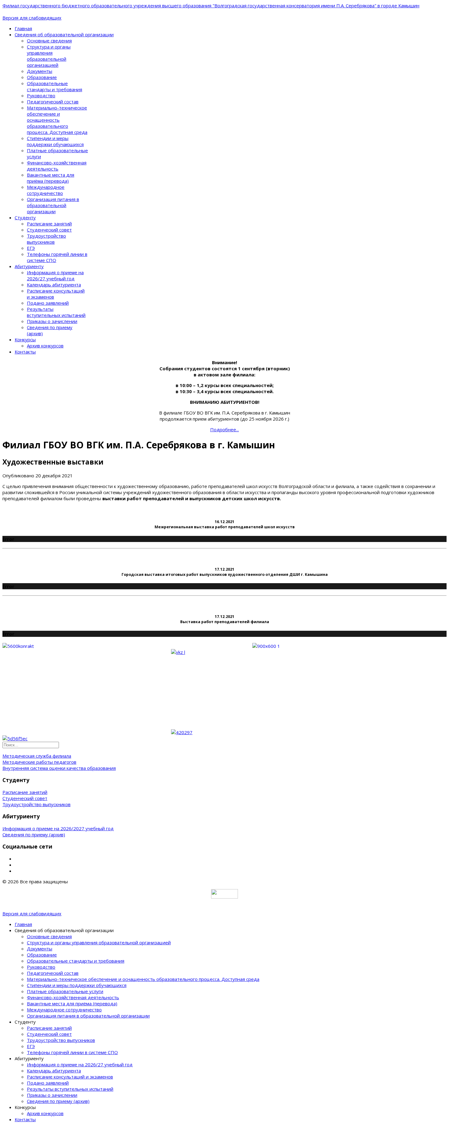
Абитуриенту (29, 266)
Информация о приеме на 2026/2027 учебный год (58, 828)
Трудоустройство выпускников (46, 239)
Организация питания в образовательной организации (53, 205)
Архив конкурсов (45, 346)
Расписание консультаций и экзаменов (70, 1077)
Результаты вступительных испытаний (56, 312)
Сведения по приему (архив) (33, 834)
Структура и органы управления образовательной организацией (49, 56)
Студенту (25, 217)
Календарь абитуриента (54, 285)
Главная (23, 28)
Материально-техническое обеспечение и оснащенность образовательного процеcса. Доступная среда (57, 120)
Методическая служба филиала (36, 756)
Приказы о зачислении (52, 321)
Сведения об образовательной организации (64, 34)
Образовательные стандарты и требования (54, 86)
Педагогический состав (52, 102)
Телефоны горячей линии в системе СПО (72, 1052)
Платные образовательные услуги (65, 991)
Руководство (41, 95)
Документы (39, 71)
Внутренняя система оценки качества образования (59, 768)
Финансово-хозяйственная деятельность (56, 166)
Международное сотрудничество (45, 190)
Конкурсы (25, 339)
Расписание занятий (49, 224)
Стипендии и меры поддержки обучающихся (55, 141)
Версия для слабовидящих (31, 18)
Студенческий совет (49, 230)
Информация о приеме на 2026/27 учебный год (55, 275)
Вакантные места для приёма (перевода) (50, 178)
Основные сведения (49, 41)
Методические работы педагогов (39, 762)
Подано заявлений (48, 303)
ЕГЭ (31, 248)
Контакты (25, 352)
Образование (42, 77)
